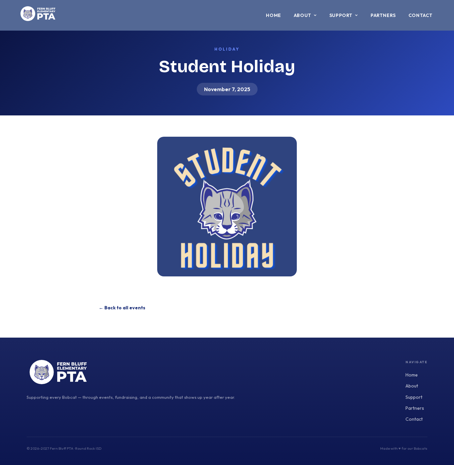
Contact (420, 15)
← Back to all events (122, 308)
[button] (305, 15)
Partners (383, 15)
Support (413, 397)
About (411, 386)
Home (273, 15)
